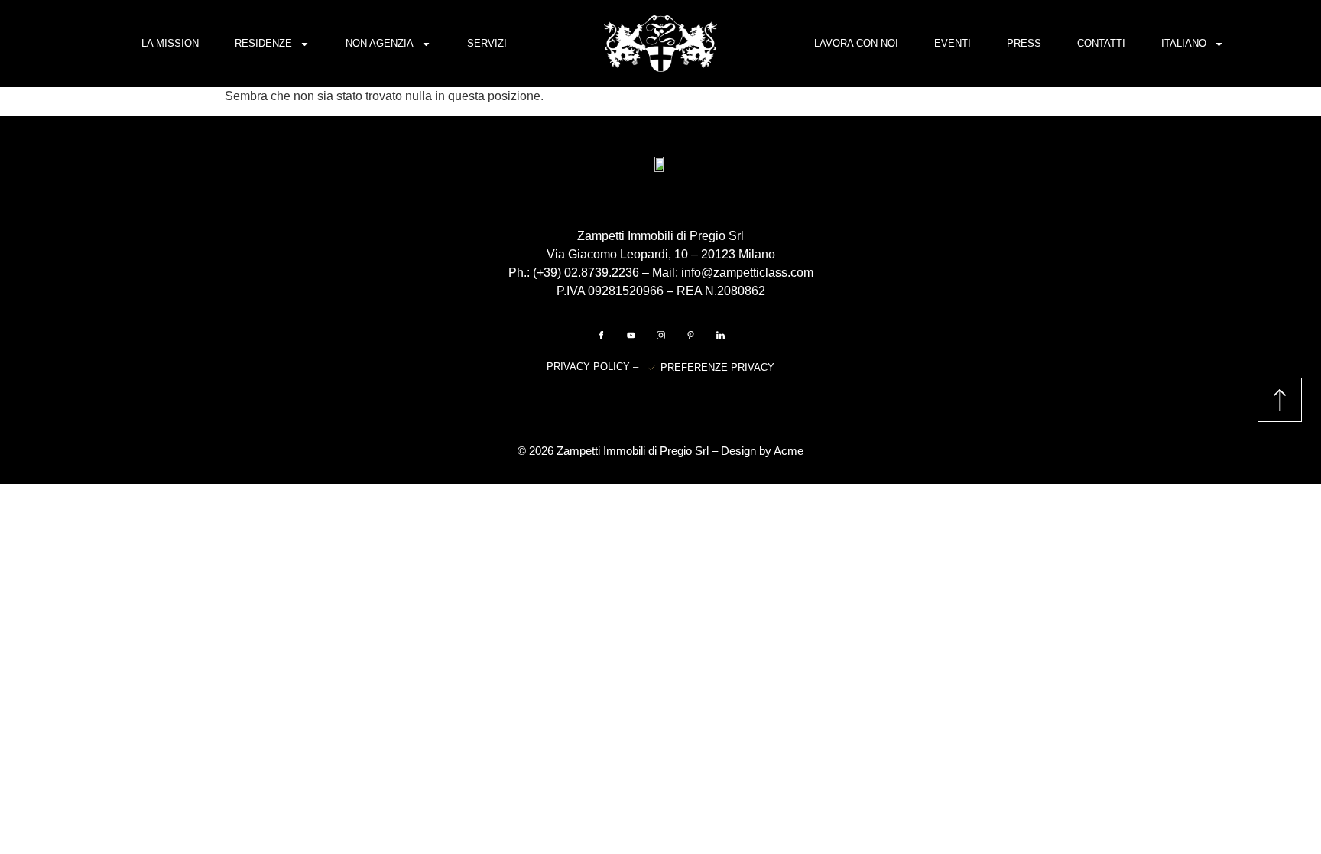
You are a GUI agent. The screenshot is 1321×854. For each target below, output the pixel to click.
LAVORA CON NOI (856, 43)
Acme (788, 450)
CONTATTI (1101, 43)
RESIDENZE (263, 43)
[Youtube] (630, 335)
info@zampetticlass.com (747, 272)
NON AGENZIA (380, 43)
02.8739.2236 (601, 272)
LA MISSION (170, 43)
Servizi (487, 43)
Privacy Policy (590, 366)
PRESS (1024, 43)
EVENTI (952, 43)
